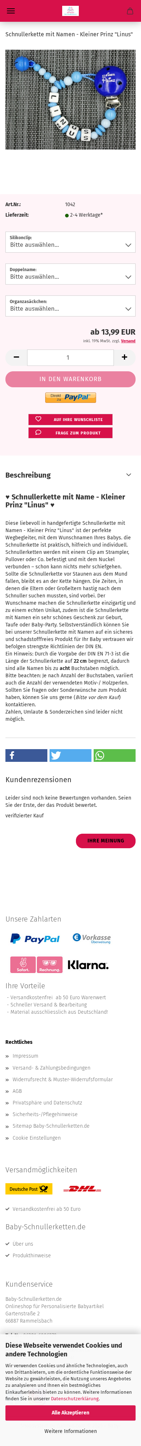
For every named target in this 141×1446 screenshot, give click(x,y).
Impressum (25, 1056)
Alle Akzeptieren (70, 1413)
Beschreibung (28, 475)
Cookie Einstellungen (37, 1138)
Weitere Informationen (70, 1431)
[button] (16, 358)
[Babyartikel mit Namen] (70, 11)
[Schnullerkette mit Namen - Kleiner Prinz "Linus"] (70, 100)
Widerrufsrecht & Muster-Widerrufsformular (63, 1080)
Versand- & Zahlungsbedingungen (51, 1068)
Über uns (23, 1244)
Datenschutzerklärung (75, 1398)
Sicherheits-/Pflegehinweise (45, 1114)
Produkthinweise (32, 1256)
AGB (17, 1091)
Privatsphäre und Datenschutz (47, 1103)
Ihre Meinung (105, 841)
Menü (11, 11)
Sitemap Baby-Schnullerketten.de (51, 1126)
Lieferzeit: (17, 215)
